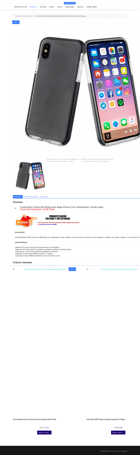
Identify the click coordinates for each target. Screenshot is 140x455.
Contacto (80, 7)
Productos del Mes (20, 7)
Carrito (51, 7)
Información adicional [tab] (30, 197)
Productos (33, 7)
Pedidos (59, 7)
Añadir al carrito (43, 432)
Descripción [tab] (17, 197)
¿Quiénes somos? (91, 7)
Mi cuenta (43, 7)
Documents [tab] (44, 197)
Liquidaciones (69, 7)
